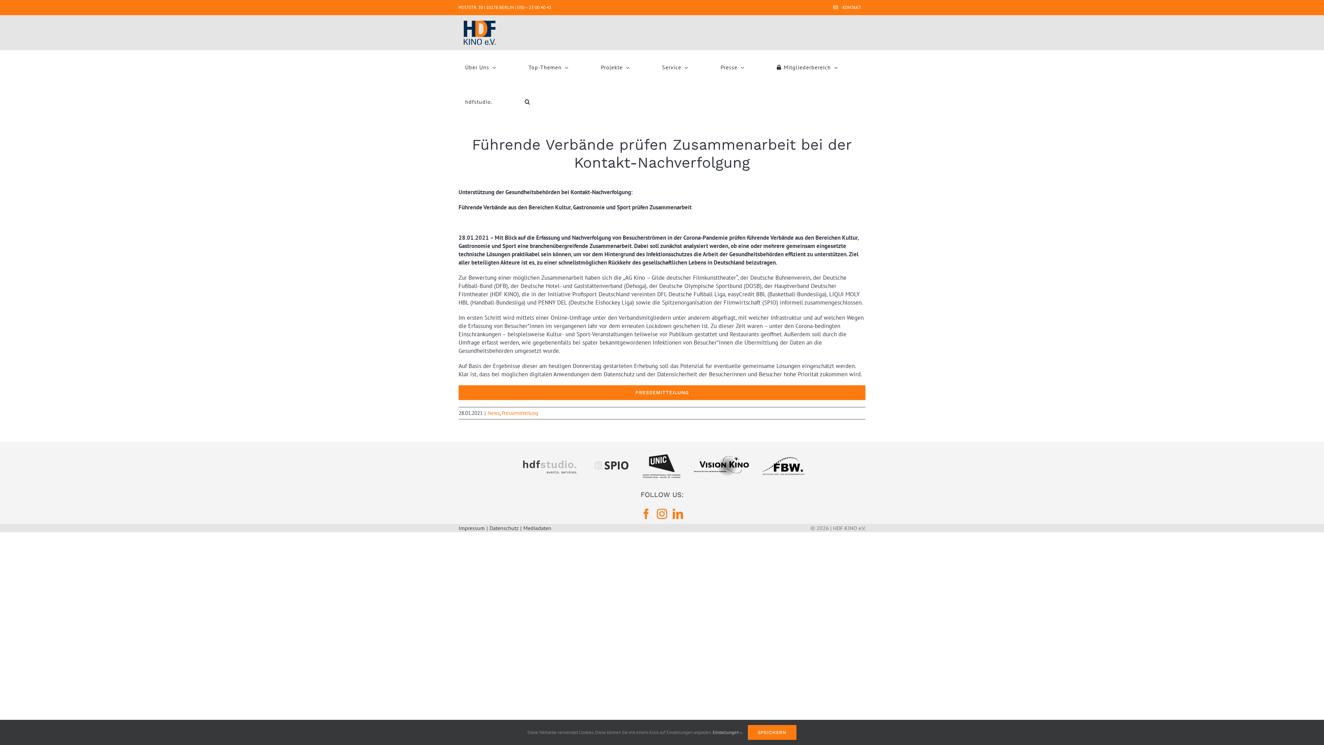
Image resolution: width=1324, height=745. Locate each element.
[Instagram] (662, 514)
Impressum (472, 528)
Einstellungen (726, 732)
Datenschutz (504, 528)
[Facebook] (646, 514)
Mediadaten (537, 528)
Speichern (772, 732)
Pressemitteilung (520, 413)
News (494, 413)
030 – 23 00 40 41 (534, 7)
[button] (527, 102)
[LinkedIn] (678, 514)
